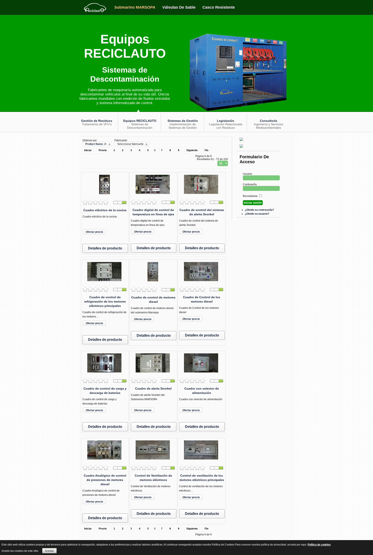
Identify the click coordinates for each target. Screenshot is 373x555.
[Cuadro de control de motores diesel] (153, 282)
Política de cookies (319, 544)
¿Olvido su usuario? (257, 213)
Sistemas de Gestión (183, 120)
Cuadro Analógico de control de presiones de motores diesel (105, 480)
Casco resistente (218, 7)
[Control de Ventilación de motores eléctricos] (153, 460)
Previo (103, 150)
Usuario (247, 173)
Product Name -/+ (96, 144)
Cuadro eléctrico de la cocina (104, 210)
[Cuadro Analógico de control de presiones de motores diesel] (105, 460)
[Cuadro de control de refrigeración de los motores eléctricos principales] (105, 282)
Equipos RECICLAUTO (139, 120)
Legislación (225, 120)
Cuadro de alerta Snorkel (153, 388)
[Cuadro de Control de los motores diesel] (201, 282)
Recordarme (250, 196)
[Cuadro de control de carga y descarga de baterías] (105, 373)
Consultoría (268, 120)
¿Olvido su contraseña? (259, 209)
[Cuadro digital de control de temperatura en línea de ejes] (153, 195)
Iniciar (88, 150)
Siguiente (192, 150)
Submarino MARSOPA (134, 7)
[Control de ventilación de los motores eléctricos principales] (201, 460)
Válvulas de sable (179, 7)
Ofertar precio (94, 231)
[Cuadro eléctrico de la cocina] (105, 195)
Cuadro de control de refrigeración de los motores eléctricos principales (105, 301)
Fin (206, 150)
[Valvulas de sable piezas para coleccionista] (242, 142)
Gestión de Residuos (96, 120)
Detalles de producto (105, 248)
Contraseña (250, 184)
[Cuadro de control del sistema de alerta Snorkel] (201, 195)
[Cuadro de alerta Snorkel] (153, 373)
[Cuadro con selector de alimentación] (201, 373)
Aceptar (49, 550)
